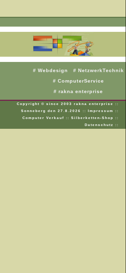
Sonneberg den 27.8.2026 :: (54, 111)
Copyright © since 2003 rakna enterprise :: (68, 104)
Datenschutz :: (102, 125)
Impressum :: (103, 111)
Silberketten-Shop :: (95, 118)
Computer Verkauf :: (46, 118)
